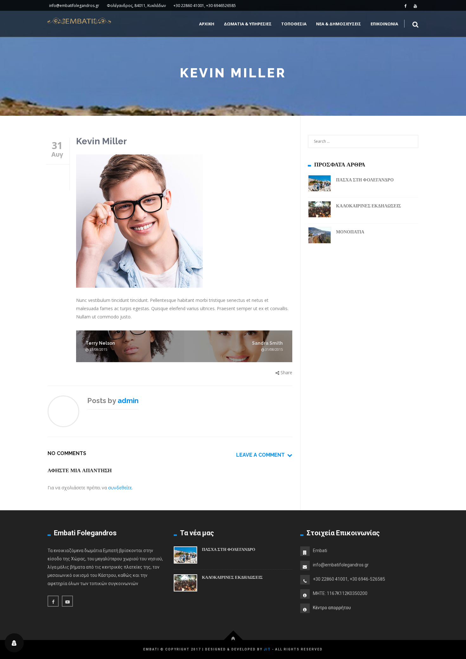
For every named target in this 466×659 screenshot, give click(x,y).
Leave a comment (261, 455)
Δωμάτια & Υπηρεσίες (248, 24)
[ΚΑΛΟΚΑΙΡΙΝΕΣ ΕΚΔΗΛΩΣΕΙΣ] (319, 210)
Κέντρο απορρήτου (332, 607)
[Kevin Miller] (184, 222)
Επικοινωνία (384, 24)
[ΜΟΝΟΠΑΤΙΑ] (319, 236)
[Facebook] (406, 6)
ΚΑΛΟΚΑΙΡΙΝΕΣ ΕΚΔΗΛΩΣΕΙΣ (368, 205)
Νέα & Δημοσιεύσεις (338, 24)
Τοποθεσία (294, 24)
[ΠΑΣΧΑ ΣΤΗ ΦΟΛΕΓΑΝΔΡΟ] (319, 184)
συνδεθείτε (120, 488)
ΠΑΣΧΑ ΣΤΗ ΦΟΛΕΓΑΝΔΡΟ (365, 179)
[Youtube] (415, 6)
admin (128, 400)
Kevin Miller (101, 141)
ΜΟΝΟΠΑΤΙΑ (350, 231)
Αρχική (206, 24)
